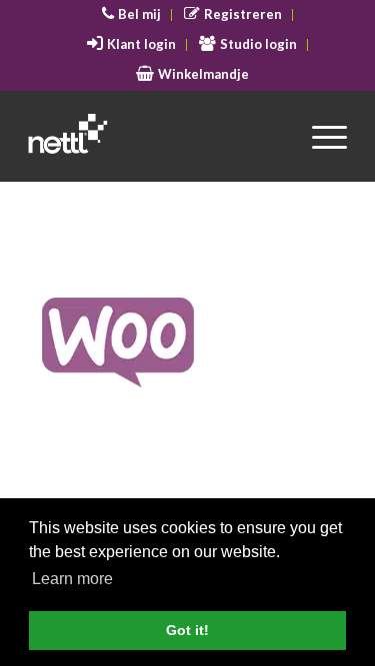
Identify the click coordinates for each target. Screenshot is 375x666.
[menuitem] (132, 15)
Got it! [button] (187, 630)
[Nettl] (155, 136)
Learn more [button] (72, 578)
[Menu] (319, 136)
